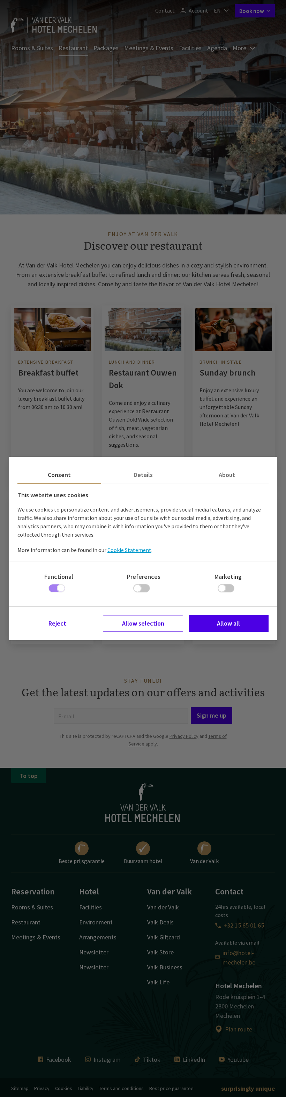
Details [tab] (143, 475)
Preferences (143, 577)
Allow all (228, 623)
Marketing (228, 577)
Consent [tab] (59, 475)
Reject (57, 623)
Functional (58, 577)
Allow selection (143, 623)
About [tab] (227, 475)
